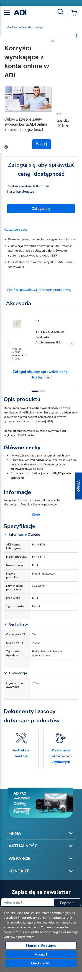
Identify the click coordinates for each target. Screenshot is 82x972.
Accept (41, 954)
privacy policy (36, 917)
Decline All (41, 963)
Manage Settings (41, 945)
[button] (78, 486)
